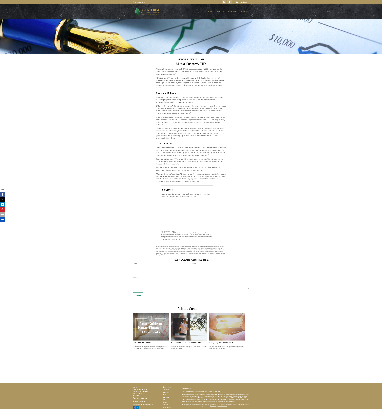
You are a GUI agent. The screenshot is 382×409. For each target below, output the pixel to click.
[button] (210, 12)
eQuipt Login (243, 2)
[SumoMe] (2, 219)
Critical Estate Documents (143, 343)
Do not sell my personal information (218, 406)
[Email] (2, 214)
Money (164, 402)
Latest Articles (166, 407)
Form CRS (188, 388)
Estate (164, 395)
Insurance (165, 397)
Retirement (165, 390)
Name (135, 263)
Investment (165, 392)
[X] (2, 199)
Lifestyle (165, 405)
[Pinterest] (2, 209)
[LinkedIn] (224, 2)
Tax (163, 400)
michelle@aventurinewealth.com (143, 404)
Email (194, 263)
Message (136, 277)
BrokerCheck (216, 391)
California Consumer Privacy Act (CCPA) (232, 404)
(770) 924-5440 (140, 2)
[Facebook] (229, 2)
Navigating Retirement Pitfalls (221, 343)
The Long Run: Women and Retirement (187, 343)
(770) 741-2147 (143, 392)
